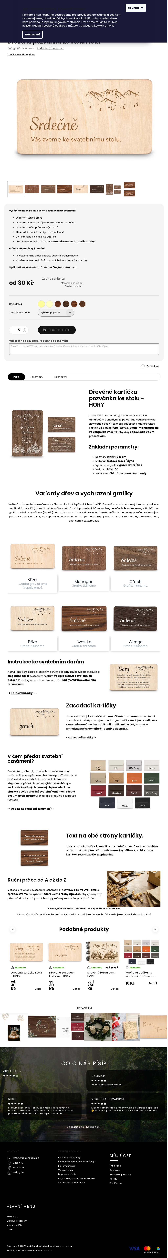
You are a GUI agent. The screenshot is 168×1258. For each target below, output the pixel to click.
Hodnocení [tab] (60, 376)
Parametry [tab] (37, 376)
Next (156, 929)
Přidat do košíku (60, 330)
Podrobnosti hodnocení (50, 48)
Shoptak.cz (47, 1250)
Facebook (18, 1167)
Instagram (18, 1172)
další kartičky (86, 241)
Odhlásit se (116, 1183)
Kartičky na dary (21, 693)
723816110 (18, 1162)
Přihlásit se (115, 1165)
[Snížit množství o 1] (19, 330)
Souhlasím (135, 8)
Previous (13, 929)
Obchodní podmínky (69, 1157)
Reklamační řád (66, 1166)
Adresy (113, 1178)
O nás (10, 1229)
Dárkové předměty (17, 1220)
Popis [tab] (16, 376)
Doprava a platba (67, 1174)
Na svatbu (12, 1216)
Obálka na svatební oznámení (31, 808)
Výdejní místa (65, 1170)
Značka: (21, 54)
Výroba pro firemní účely (71, 1182)
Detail (38, 988)
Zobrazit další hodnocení (84, 1127)
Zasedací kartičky (81, 737)
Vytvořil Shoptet (152, 1252)
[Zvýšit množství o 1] (25, 330)
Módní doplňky (14, 1225)
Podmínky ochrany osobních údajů (76, 1161)
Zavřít (144, 371)
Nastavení (32, 34)
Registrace (115, 1170)
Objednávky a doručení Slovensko (76, 1178)
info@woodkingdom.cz (26, 1158)
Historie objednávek (120, 1174)
